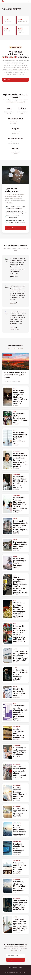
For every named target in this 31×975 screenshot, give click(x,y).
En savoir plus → (11, 228)
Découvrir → (7, 79)
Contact (20, 967)
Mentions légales (13, 967)
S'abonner (10, 960)
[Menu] (28, 1)
